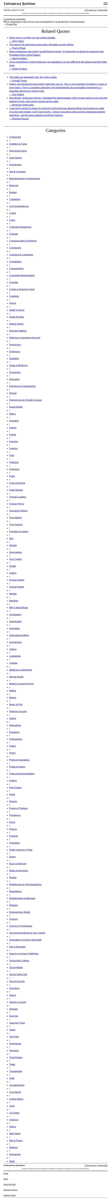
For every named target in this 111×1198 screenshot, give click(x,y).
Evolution (14, 421)
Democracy (15, 344)
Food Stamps (16, 490)
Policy (12, 753)
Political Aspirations (19, 760)
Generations (15, 552)
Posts (12, 794)
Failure (12, 427)
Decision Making (17, 331)
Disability (14, 358)
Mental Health (16, 677)
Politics (13, 780)
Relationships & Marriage (22, 898)
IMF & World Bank (18, 607)
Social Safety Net (18, 974)
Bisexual (13, 185)
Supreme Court (17, 1023)
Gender (13, 545)
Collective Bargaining (20, 227)
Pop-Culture (15, 787)
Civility (12, 213)
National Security (18, 711)
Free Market (15, 517)
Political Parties (17, 767)
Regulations (15, 891)
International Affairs (19, 635)
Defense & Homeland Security (24, 338)
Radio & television (18, 870)
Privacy (13, 829)
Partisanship (15, 739)
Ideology (13, 601)
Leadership (15, 656)
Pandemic (14, 732)
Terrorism (14, 1050)
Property (13, 836)
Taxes (12, 1030)
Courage (13, 282)
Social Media (16, 967)
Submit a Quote (9, 1195)
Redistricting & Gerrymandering (25, 884)
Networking (15, 725)
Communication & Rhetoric (23, 241)
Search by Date (9, 1184)
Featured (13, 462)
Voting (12, 1126)
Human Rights (16, 587)
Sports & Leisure (17, 1002)
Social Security (17, 981)
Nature (12, 718)
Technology (15, 1043)
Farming (13, 441)
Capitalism (14, 199)
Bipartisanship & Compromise (24, 178)
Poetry (12, 746)
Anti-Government (18, 151)
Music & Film (16, 704)
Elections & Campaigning (22, 386)
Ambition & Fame (18, 144)
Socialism (14, 988)
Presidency (15, 815)
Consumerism (16, 268)
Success (13, 1016)
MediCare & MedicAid (20, 670)
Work (12, 1161)
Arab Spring (15, 158)
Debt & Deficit (16, 324)
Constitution (15, 261)
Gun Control (15, 559)
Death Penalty (16, 317)
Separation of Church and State (25, 940)
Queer (12, 857)
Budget (13, 192)
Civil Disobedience (19, 206)
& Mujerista (15, 137)
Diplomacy (14, 351)
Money (12, 697)
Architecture (15, 165)
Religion (13, 905)
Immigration (15, 614)
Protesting (14, 843)
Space (12, 995)
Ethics (12, 414)
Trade (12, 1064)
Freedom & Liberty (18, 531)
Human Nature (16, 580)
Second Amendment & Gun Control (27, 933)
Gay (11, 538)
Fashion (13, 448)
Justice (12, 649)
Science (13, 919)
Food (12, 476)
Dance (12, 303)
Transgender (15, 1071)
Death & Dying (16, 310)
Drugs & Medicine (18, 365)
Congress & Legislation (21, 254)
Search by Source (10, 1190)
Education (14, 379)
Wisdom (13, 1147)
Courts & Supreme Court (21, 289)
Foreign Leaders (17, 497)
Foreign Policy (16, 504)
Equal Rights (16, 407)
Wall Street (14, 1133)
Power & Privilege (18, 808)
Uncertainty (15, 1092)
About (5, 1179)
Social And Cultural (19, 960)
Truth (11, 1078)
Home (5, 1173)
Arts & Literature (17, 171)
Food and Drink (17, 483)
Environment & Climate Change (25, 400)
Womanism (15, 1154)
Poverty (13, 801)
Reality (12, 877)
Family (12, 434)
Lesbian (13, 663)
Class (12, 220)
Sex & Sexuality (17, 947)
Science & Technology (20, 926)
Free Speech (16, 524)
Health (12, 566)
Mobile (12, 690)
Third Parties (15, 1057)
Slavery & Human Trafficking (23, 953)
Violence (13, 1120)
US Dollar (14, 1113)
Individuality (15, 621)
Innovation (14, 628)
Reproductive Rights (19, 912)
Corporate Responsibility (22, 275)
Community (15, 248)
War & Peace (16, 1140)
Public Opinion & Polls (20, 850)
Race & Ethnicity (17, 863)
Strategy (13, 1009)
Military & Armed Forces (21, 684)
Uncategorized (16, 1085)
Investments (15, 642)
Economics (15, 372)
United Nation (16, 1099)
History (12, 573)
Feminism (14, 469)
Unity (12, 1106)
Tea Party (14, 1037)
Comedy (13, 234)
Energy (13, 393)
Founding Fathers (18, 511)
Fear (11, 455)
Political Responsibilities (22, 774)
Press (12, 822)
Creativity (14, 296)
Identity (13, 594)
